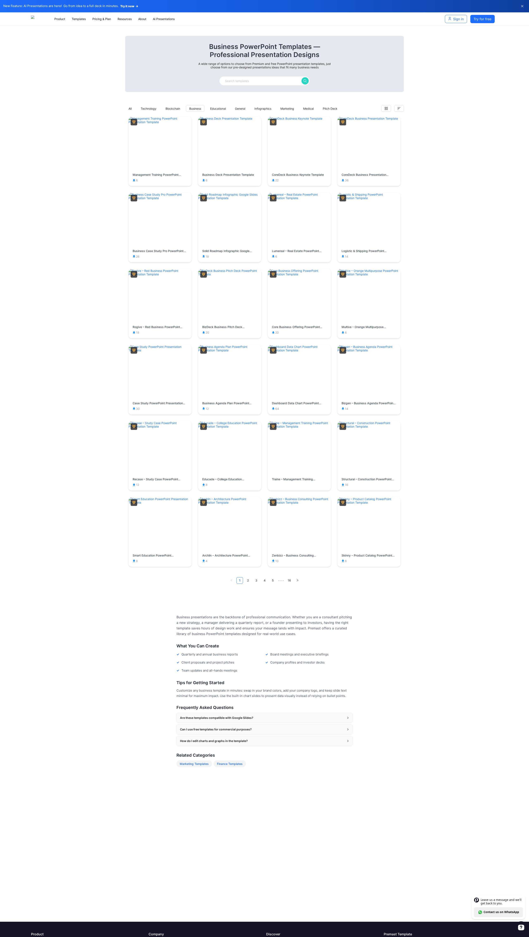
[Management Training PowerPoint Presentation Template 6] (160, 122)
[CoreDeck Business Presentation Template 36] (368, 118)
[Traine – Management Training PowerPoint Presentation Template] (299, 426)
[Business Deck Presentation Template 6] (229, 118)
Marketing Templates (194, 764)
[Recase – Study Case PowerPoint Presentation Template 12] (160, 426)
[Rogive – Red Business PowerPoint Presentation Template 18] (160, 274)
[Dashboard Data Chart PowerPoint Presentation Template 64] (299, 350)
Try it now (129, 6)
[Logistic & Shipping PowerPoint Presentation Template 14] (368, 198)
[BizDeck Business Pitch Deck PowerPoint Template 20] (229, 274)
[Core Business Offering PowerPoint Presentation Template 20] (299, 274)
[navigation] (215, 19)
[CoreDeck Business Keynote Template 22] (299, 118)
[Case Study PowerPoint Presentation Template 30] (160, 350)
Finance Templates (230, 764)
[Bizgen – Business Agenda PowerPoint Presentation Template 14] (368, 350)
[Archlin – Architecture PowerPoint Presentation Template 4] (229, 502)
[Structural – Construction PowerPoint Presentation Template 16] (368, 426)
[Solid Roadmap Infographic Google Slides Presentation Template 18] (229, 198)
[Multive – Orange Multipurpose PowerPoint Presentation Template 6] (368, 274)
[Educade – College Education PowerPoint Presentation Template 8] (229, 426)
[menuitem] (59, 19)
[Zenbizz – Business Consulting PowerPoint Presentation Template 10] (299, 502)
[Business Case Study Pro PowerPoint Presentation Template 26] (160, 198)
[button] (264, 718)
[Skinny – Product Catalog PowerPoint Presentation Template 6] (368, 502)
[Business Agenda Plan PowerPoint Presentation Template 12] (229, 350)
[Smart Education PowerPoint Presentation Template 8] (160, 502)
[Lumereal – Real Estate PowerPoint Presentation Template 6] (299, 198)
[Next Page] (297, 580)
